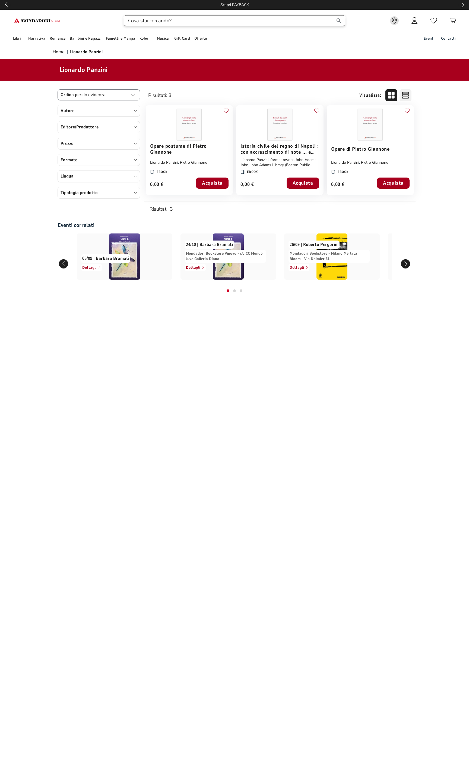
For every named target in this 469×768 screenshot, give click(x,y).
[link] (394, 20)
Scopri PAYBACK (25, 4)
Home (59, 52)
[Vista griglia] (391, 95)
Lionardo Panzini (164, 162)
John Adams (306, 159)
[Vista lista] (405, 95)
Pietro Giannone (193, 162)
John (244, 164)
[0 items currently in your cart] (452, 20)
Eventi (429, 38)
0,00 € (156, 185)
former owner (282, 159)
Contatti (448, 38)
